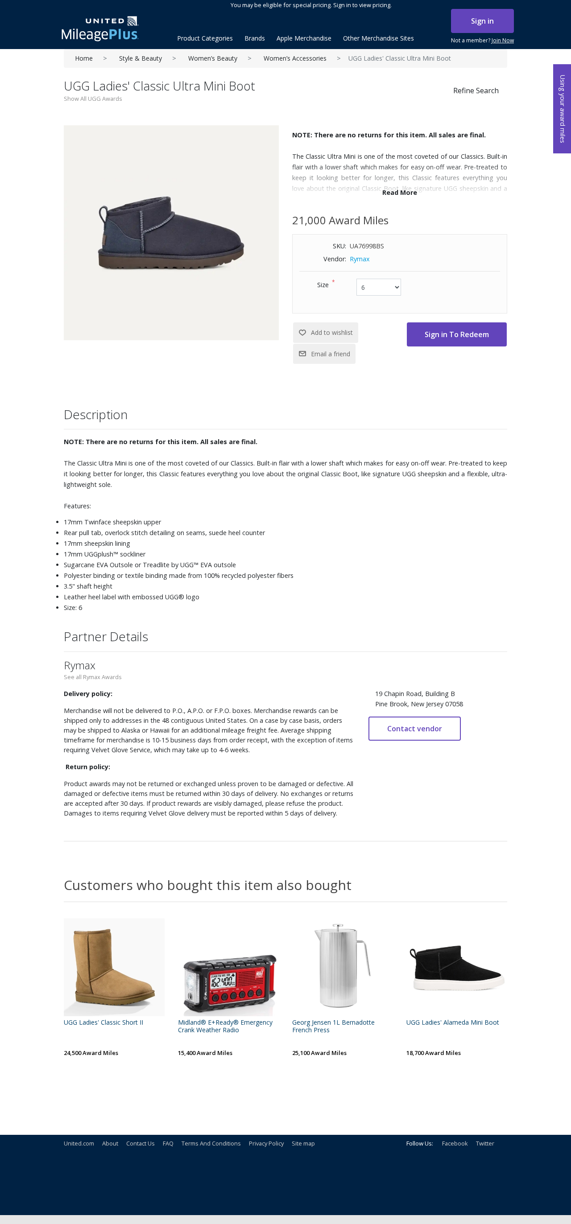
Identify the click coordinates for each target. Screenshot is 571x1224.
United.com (79, 1143)
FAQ (168, 1143)
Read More (399, 192)
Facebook (455, 1143)
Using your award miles (563, 109)
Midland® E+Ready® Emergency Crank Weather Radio (225, 1026)
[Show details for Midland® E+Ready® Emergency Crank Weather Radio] (228, 965)
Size (323, 284)
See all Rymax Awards (93, 677)
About (110, 1143)
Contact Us (140, 1143)
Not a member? (482, 40)
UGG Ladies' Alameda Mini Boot (452, 1022)
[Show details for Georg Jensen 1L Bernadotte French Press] (342, 965)
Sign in (482, 21)
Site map (303, 1143)
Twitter (485, 1143)
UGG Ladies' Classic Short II (103, 1022)
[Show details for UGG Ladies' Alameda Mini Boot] (456, 965)
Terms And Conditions (211, 1143)
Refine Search (476, 90)
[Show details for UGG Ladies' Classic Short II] (114, 965)
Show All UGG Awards (93, 99)
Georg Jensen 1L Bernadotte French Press (333, 1026)
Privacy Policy (266, 1143)
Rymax (360, 259)
